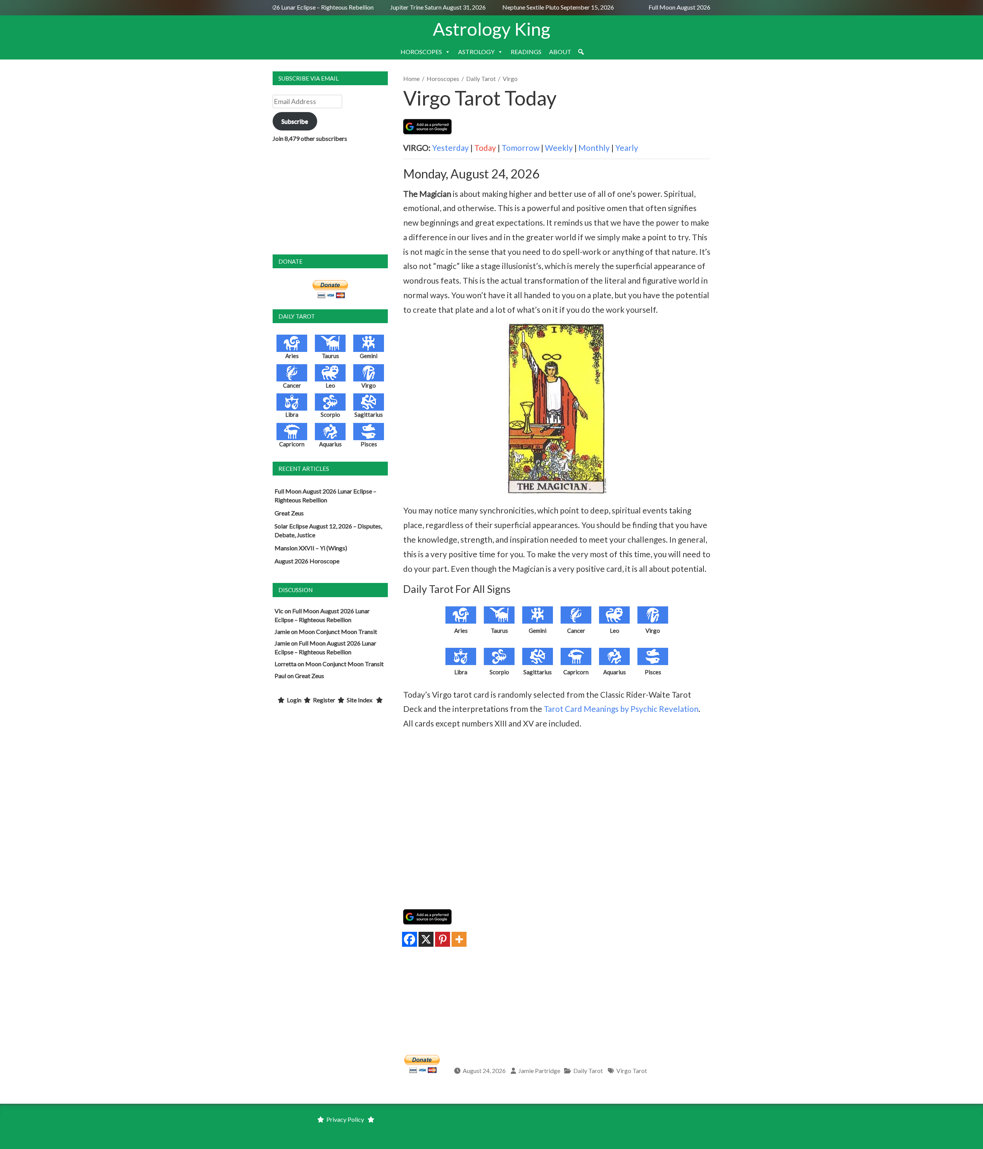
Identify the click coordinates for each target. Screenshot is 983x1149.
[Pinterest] (442, 939)
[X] (426, 939)
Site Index (359, 699)
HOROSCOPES (421, 51)
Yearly (626, 147)
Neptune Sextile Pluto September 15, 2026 (547, 7)
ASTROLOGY (476, 51)
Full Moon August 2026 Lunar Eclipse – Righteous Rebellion (285, 7)
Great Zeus (289, 513)
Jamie (282, 631)
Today (485, 147)
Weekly (559, 147)
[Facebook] (409, 939)
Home (411, 78)
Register (324, 699)
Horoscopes (443, 78)
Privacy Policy (345, 1119)
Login (294, 699)
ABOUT (560, 51)
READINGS (526, 51)
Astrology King (491, 29)
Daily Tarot (481, 78)
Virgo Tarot (631, 1070)
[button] (581, 52)
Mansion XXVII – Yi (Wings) (311, 547)
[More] (459, 939)
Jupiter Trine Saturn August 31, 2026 (427, 7)
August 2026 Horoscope (307, 561)
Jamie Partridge (539, 1070)
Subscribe (294, 121)
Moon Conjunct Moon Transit (338, 631)
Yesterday (450, 147)
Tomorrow (520, 147)
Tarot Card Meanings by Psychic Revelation (621, 708)
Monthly (594, 147)
